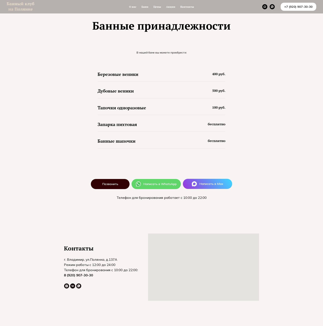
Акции (170, 7)
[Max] (264, 6)
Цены (157, 7)
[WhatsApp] (272, 6)
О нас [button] (132, 7)
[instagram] (66, 285)
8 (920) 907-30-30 (78, 275)
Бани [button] (144, 7)
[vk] (72, 285)
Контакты (187, 7)
